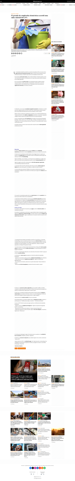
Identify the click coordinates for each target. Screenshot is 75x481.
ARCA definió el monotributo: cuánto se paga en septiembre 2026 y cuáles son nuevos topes (44, 377)
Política (28, 3)
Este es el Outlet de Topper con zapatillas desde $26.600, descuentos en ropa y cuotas (43, 438)
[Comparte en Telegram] (19, 53)
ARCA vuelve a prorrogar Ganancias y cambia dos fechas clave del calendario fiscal (44, 385)
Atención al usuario (32, 472)
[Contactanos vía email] (31, 474)
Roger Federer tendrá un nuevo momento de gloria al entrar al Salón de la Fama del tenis (43, 401)
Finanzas (31, 3)
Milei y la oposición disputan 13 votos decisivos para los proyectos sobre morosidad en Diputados (44, 454)
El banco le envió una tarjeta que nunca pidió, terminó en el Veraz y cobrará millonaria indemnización (22, 377)
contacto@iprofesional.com (37, 478)
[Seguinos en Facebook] (30, 468)
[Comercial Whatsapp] (43, 474)
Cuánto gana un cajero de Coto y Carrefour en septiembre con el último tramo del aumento (57, 54)
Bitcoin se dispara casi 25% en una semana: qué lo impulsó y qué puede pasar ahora (16, 454)
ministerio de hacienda (21, 348)
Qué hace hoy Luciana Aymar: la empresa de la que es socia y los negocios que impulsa (30, 401)
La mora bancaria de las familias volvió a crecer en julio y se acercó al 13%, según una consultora (44, 430)
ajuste (16, 348)
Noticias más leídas (15, 357)
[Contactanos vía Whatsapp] (33, 474)
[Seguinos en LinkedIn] (37, 468)
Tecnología (48, 3)
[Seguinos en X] (33, 468)
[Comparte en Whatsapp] (16, 53)
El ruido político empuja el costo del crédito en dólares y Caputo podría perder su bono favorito (57, 70)
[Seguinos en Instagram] (35, 468)
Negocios (44, 3)
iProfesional (14, 55)
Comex (53, 3)
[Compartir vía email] (21, 53)
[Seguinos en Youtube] (40, 468)
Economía (23, 3)
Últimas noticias (18, 3)
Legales (40, 3)
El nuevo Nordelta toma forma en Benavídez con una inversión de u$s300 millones (17, 401)
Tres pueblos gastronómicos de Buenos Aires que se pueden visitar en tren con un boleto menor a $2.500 (44, 446)
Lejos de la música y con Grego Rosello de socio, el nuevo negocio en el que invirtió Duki (44, 393)
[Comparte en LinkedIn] (17, 53)
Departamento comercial (42, 472)
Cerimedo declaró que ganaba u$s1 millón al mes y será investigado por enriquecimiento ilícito (30, 385)
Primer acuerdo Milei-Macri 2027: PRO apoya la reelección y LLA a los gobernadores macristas (17, 423)
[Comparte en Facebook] (12, 53)
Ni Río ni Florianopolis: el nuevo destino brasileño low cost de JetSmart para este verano (16, 385)
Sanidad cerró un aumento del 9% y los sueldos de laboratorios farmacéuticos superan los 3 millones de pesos (57, 117)
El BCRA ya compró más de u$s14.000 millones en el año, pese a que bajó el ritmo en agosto (30, 454)
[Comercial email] (41, 474)
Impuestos (36, 3)
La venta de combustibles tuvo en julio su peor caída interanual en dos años (44, 423)
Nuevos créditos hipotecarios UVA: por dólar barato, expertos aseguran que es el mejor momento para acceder (17, 439)
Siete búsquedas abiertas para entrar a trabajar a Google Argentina (30, 423)
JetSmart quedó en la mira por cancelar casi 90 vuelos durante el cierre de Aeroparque (44, 370)
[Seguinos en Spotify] (44, 468)
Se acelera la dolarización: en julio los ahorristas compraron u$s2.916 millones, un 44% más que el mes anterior (57, 101)
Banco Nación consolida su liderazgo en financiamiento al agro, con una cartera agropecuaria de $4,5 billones (57, 439)
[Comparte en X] (14, 53)
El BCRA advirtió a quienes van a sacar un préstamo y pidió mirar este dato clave (57, 86)
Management (57, 3)
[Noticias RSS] (42, 468)
